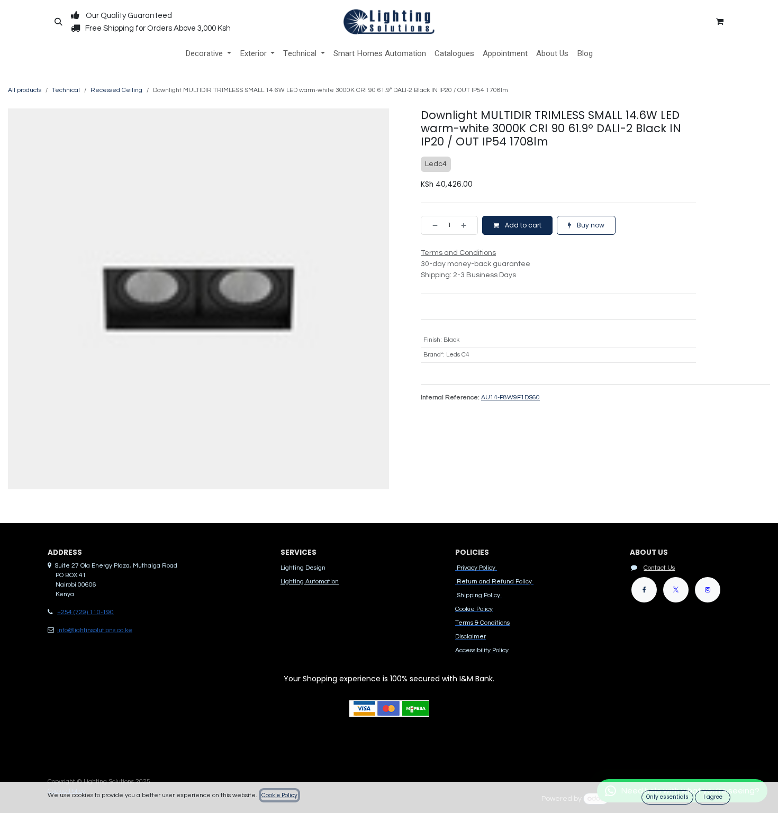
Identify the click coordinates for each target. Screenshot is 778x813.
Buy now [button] (589, 225)
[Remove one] (431, 225)
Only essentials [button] (667, 797)
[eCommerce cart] (719, 21)
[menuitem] (208, 53)
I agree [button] (712, 797)
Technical (66, 90)
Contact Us (659, 567)
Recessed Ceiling (116, 90)
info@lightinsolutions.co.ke (94, 630)
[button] (58, 21)
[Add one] (466, 225)
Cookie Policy (279, 795)
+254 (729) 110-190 (85, 612)
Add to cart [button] (522, 225)
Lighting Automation (310, 581)
